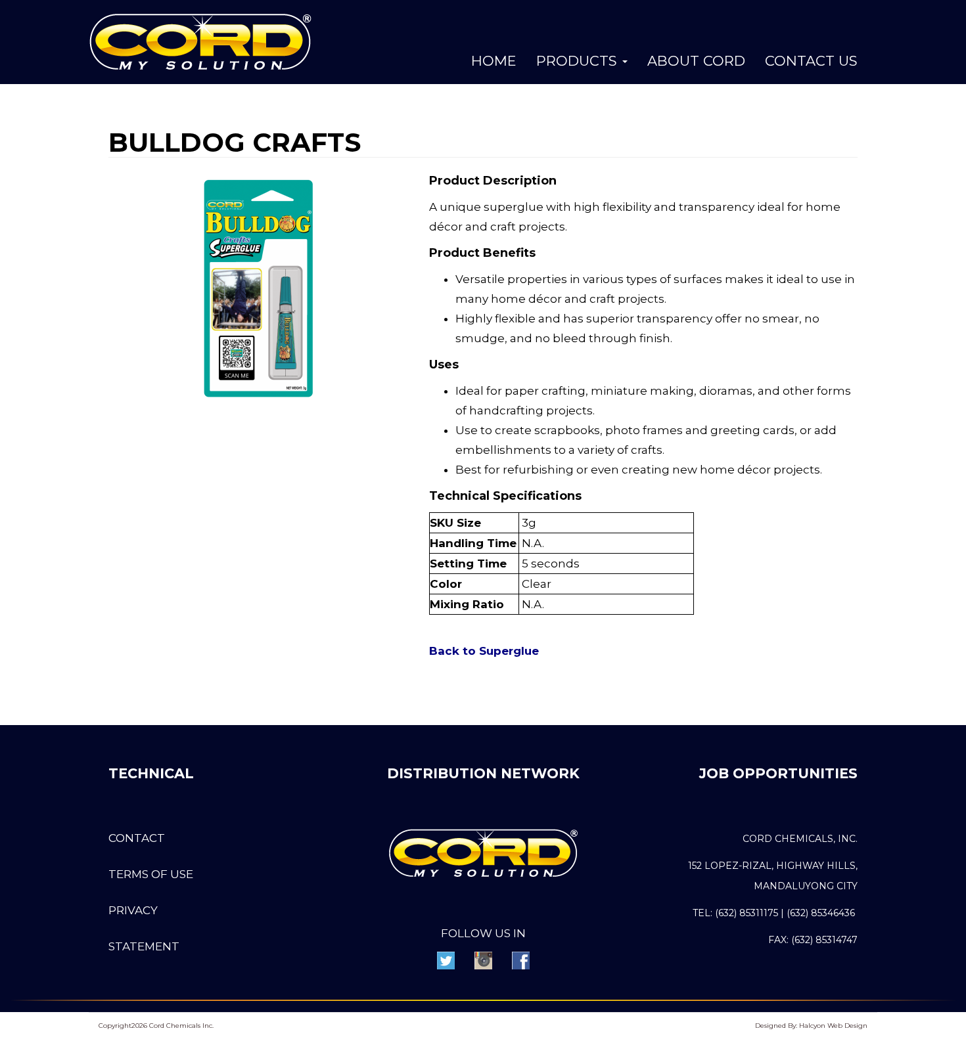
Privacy (133, 910)
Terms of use (150, 874)
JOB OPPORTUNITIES (778, 773)
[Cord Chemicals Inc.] (200, 40)
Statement (143, 946)
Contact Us (811, 61)
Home (494, 61)
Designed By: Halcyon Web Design (811, 1025)
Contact (136, 838)
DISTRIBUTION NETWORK (483, 773)
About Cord (696, 61)
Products (578, 61)
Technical (151, 773)
